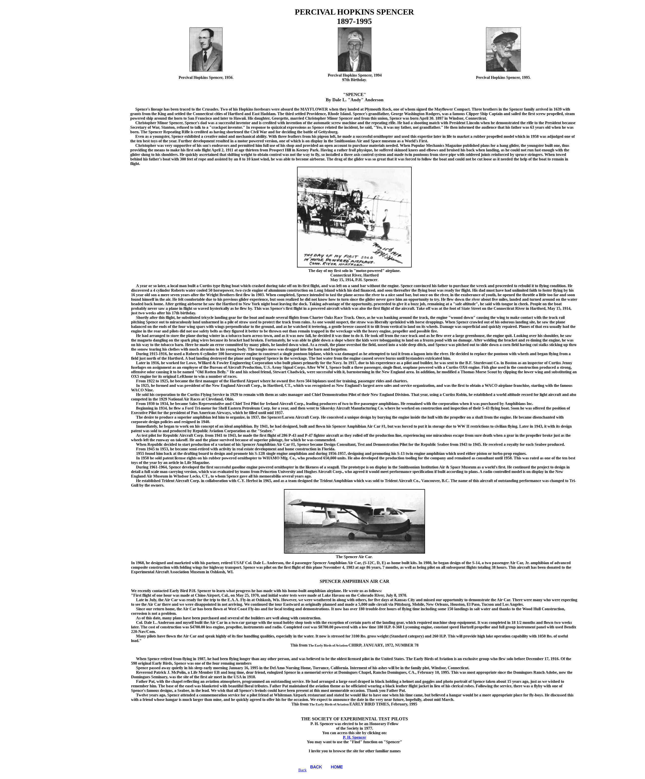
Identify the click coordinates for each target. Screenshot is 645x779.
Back (302, 770)
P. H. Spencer (354, 737)
